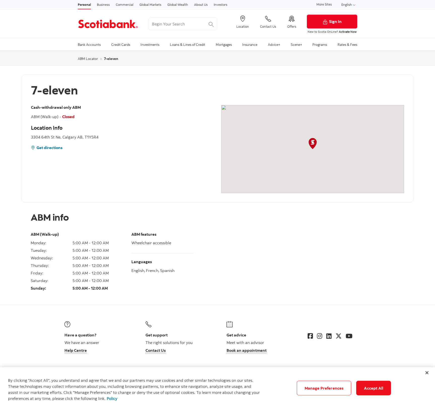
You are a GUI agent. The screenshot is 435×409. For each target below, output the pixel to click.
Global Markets (150, 5)
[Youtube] (349, 335)
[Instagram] (319, 335)
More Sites (324, 4)
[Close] (426, 372)
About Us (201, 5)
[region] (217, 388)
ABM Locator (88, 58)
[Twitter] (339, 335)
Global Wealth (177, 5)
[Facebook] (310, 335)
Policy (112, 398)
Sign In (335, 21)
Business (103, 5)
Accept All (373, 388)
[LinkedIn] (329, 335)
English (347, 5)
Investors (220, 5)
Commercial (124, 5)
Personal (84, 5)
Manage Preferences (324, 388)
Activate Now (348, 31)
